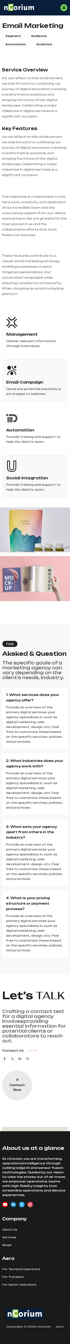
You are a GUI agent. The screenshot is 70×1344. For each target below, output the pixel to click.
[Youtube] (5, 1204)
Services (9, 1237)
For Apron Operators (19, 1284)
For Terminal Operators (21, 1269)
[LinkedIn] (13, 1204)
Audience (39, 36)
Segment (13, 36)
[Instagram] (30, 1204)
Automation (15, 44)
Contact (17, 1087)
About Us (9, 1229)
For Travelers (13, 1276)
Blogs (6, 1245)
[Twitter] (22, 1204)
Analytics (44, 44)
